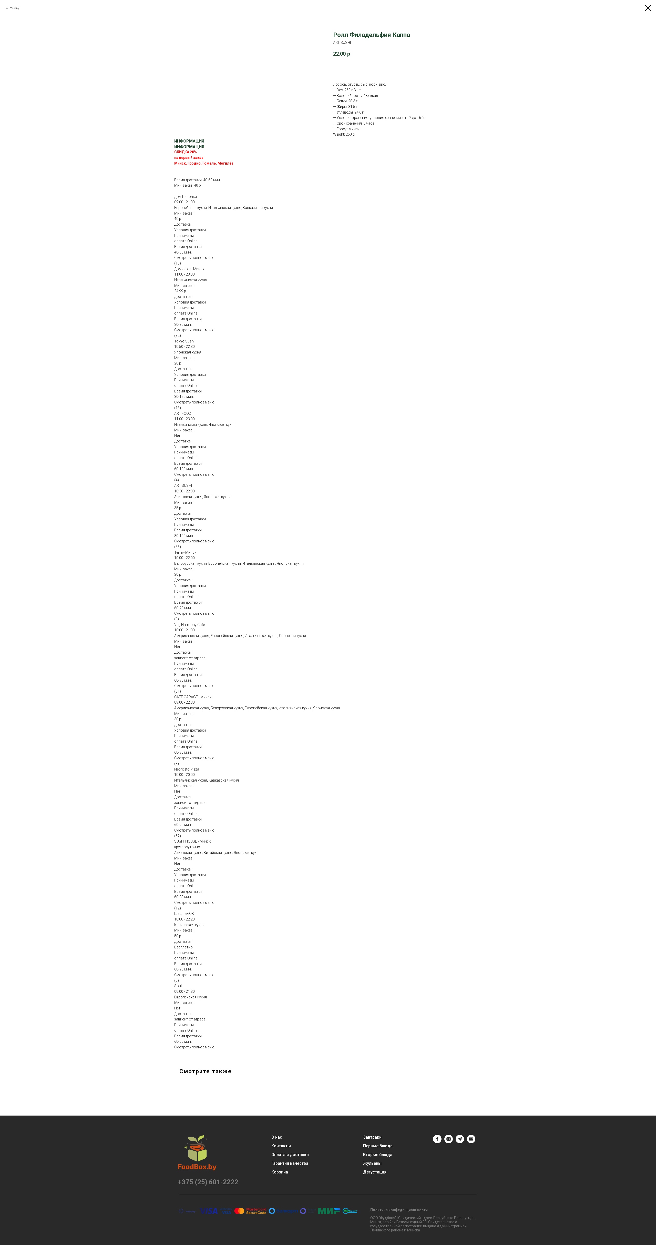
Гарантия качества (289, 1163)
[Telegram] (460, 1142)
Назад (15, 8)
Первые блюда (378, 1145)
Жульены (372, 1163)
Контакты (281, 1145)
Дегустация (374, 1172)
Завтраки (372, 1137)
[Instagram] (448, 1142)
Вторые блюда (377, 1154)
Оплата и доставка (290, 1154)
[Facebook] (437, 1142)
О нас (276, 1137)
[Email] (471, 1142)
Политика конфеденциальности (399, 1210)
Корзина (279, 1172)
